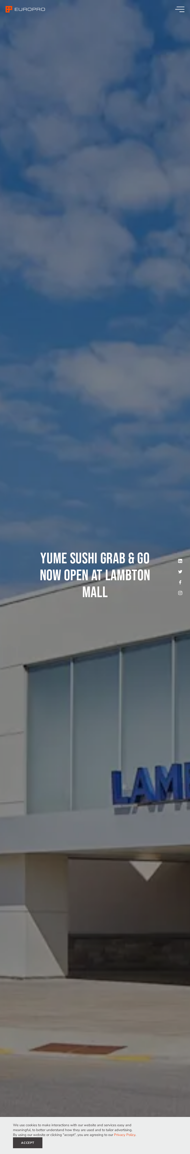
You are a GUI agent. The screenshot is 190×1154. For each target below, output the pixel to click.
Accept (27, 1143)
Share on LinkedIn (180, 561)
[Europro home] (25, 9)
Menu (179, 9)
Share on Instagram (180, 593)
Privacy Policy (124, 1134)
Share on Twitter (180, 571)
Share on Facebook (180, 582)
